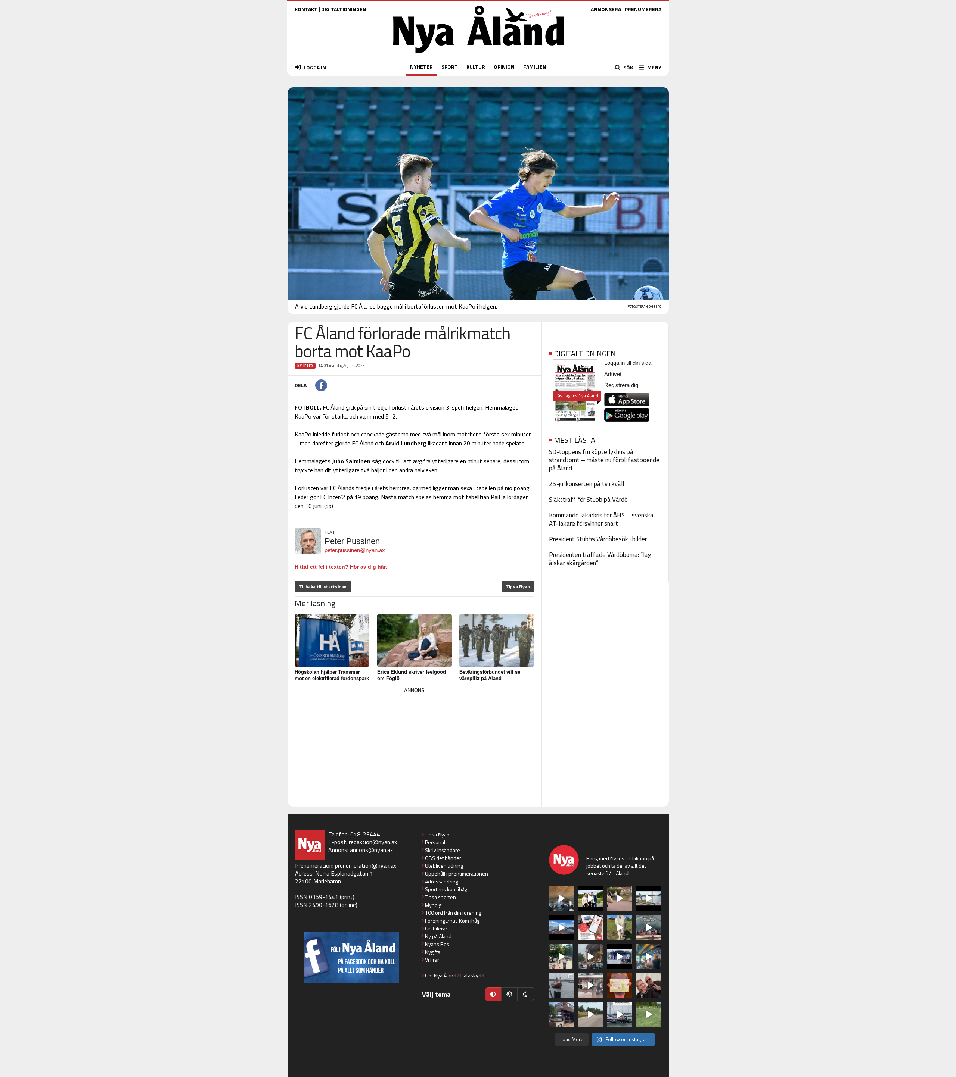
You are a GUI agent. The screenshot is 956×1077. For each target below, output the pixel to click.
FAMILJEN (534, 67)
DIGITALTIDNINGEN (343, 9)
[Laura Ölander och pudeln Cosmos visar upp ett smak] (648, 1014)
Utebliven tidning (444, 866)
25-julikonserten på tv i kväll (586, 484)
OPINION (504, 67)
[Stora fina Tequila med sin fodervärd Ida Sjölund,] (619, 927)
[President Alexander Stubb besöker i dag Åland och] (619, 898)
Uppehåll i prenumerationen (456, 873)
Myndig (433, 905)
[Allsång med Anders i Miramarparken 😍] (619, 956)
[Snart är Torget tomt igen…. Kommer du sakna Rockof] (561, 956)
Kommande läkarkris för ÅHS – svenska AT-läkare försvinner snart (601, 519)
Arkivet (612, 374)
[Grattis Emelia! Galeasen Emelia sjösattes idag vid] (561, 985)
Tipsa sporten (440, 897)
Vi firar (432, 960)
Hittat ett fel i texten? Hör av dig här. (341, 567)
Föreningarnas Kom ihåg (452, 920)
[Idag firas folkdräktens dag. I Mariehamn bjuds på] (648, 927)
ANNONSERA (606, 9)
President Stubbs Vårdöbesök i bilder (598, 539)
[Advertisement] (414, 747)
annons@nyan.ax (371, 849)
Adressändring (441, 881)
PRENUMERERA (643, 9)
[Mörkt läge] (526, 994)
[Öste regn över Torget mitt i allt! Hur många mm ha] (590, 985)
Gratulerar (436, 928)
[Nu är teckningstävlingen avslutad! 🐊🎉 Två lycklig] (619, 985)
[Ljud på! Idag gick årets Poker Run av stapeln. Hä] (619, 1014)
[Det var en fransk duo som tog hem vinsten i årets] (648, 898)
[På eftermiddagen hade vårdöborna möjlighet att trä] (590, 898)
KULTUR (475, 67)
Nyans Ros (437, 944)
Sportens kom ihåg (446, 889)
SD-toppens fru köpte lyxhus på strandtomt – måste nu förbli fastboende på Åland (604, 460)
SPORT (449, 67)
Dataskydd (472, 975)
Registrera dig (621, 385)
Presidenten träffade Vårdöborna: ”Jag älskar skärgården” (600, 559)
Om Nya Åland (440, 975)
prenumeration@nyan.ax (365, 865)
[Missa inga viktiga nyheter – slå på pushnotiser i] (590, 927)
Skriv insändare (442, 850)
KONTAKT (306, 9)
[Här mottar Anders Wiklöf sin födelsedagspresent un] (648, 956)
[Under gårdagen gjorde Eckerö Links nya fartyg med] (561, 927)
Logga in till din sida (627, 363)
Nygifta (432, 952)
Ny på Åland (438, 936)
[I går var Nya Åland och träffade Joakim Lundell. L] (648, 985)
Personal (435, 842)
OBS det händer (443, 858)
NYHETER (421, 67)
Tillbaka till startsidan (323, 586)
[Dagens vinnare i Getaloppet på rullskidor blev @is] (590, 1014)
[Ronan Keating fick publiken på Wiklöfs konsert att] (590, 956)
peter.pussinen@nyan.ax (355, 550)
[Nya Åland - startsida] (479, 55)
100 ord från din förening (453, 913)
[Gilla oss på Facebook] (351, 957)
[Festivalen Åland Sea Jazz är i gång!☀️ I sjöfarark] (561, 898)
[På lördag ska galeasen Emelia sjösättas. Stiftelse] (561, 1014)
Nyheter (305, 365)
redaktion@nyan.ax (373, 842)
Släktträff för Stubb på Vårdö (588, 499)
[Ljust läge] (509, 994)
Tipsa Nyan (518, 586)
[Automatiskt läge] (493, 994)
